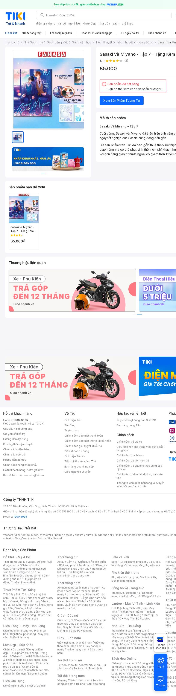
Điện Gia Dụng (13, 681)
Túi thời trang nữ (69, 660)
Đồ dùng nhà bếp (13, 685)
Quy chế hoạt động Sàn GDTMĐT (137, 420)
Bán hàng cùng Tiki (128, 425)
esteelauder (30, 535)
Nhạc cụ (140, 647)
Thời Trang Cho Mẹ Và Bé (19, 561)
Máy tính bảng (20, 637)
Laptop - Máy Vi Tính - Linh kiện (135, 603)
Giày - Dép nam (69, 638)
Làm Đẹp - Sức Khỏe (18, 645)
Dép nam (76, 646)
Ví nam (61, 680)
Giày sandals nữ (78, 623)
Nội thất (129, 637)
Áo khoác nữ (86, 565)
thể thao (127, 23)
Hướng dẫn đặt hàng (15, 439)
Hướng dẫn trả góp (14, 459)
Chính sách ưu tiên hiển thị (133, 460)
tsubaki (58, 538)
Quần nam (81, 587)
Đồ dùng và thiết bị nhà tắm (136, 640)
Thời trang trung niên (77, 575)
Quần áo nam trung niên (79, 604)
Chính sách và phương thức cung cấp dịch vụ (139, 467)
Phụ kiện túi (96, 668)
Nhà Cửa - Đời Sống (126, 626)
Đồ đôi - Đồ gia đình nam (85, 597)
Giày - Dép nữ (67, 615)
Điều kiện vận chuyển (77, 471)
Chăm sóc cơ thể (21, 656)
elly (111, 535)
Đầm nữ (71, 561)
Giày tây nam (84, 642)
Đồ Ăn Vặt (125, 673)
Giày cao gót (65, 620)
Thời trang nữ (67, 557)
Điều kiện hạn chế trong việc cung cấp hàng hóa (140, 448)
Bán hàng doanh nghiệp (79, 466)
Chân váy (83, 568)
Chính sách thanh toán (130, 455)
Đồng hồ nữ (133, 592)
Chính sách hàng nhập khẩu (20, 464)
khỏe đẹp (89, 23)
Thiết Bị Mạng (132, 615)
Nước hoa (17, 670)
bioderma (101, 535)
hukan (33, 538)
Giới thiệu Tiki (72, 420)
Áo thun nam (65, 587)
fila (50, 538)
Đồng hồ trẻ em (151, 596)
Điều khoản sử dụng (76, 451)
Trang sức (117, 592)
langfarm (21, 538)
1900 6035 (20, 516)
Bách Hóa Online (124, 658)
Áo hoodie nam (74, 594)
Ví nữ (97, 665)
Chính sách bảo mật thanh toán (83, 435)
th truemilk (46, 535)
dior (17, 535)
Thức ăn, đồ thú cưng (23, 615)
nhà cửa (104, 23)
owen (69, 535)
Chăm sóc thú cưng (123, 663)
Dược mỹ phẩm (37, 673)
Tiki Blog (70, 425)
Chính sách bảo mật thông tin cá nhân (87, 440)
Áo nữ (60, 561)
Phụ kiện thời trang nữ (124, 577)
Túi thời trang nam (71, 676)
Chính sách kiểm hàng (16, 449)
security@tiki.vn (34, 475)
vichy (42, 538)
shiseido (8, 538)
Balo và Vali (120, 557)
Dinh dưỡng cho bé (22, 572)
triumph (150, 535)
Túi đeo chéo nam (79, 680)
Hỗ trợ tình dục (34, 670)
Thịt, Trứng (22, 594)
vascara (8, 535)
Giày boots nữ (71, 627)
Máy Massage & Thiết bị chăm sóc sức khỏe (27, 658)
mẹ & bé (74, 23)
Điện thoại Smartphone (17, 630)
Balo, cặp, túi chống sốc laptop (136, 563)
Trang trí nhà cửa (121, 630)
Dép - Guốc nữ (84, 620)
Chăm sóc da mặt (14, 649)
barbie (59, 535)
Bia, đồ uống (16, 608)
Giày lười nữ (89, 627)
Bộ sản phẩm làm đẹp (26, 671)
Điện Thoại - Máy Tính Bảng (24, 626)
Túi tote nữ (80, 668)
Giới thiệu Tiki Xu (74, 456)
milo (118, 535)
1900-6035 (21, 420)
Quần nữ (83, 561)
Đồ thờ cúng (125, 647)
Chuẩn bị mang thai (23, 582)
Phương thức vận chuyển (18, 444)
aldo (140, 535)
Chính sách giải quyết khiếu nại (83, 446)
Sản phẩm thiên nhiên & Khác (25, 661)
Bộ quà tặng (129, 680)
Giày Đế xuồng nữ (81, 630)
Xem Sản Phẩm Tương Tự (121, 100)
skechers (129, 535)
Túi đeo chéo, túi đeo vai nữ (74, 665)
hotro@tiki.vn (35, 470)
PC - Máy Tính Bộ (128, 618)
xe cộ (62, 23)
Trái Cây (8, 594)
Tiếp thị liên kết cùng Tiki (80, 461)
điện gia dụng (45, 23)
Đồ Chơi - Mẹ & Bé (16, 557)
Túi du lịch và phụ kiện (133, 561)
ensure (79, 535)
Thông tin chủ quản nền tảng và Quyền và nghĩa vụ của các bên (140, 484)
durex (89, 535)
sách (116, 23)
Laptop (145, 618)
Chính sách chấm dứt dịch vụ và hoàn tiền (140, 476)
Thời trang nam (68, 583)
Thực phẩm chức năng (24, 653)
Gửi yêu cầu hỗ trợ (14, 433)
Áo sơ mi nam (81, 591)
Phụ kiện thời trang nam (134, 579)
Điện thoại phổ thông (23, 634)
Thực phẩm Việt (35, 597)
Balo (114, 561)
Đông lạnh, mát (29, 601)
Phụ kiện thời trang (125, 572)
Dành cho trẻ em (21, 611)
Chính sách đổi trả (14, 454)
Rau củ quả (17, 597)
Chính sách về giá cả (129, 441)
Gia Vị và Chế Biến (129, 670)
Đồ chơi (41, 561)
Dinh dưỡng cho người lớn (25, 575)
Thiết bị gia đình (36, 685)
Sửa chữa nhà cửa (129, 634)
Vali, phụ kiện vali (149, 565)
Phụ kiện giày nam (76, 649)
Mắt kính (145, 577)
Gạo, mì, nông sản (23, 604)
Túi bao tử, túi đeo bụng (90, 683)
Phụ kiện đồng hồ (129, 596)
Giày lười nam (65, 642)
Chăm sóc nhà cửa (26, 618)
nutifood (162, 535)
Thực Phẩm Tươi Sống (19, 590)
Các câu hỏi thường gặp (17, 428)
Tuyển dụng (71, 430)
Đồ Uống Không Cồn (133, 677)
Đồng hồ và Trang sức (127, 588)
